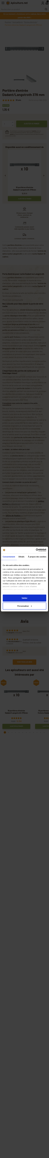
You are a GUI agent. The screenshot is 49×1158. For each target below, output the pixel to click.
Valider (24, 598)
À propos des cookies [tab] (37, 557)
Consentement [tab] (9, 557)
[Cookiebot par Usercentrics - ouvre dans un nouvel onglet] (35, 550)
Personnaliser (23, 606)
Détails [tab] (21, 557)
